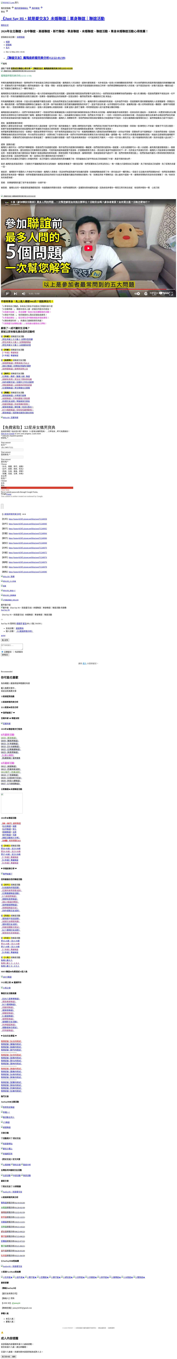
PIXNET (70, 1328)
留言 (24, 624)
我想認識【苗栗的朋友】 (11, 1058)
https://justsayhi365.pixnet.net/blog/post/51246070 (28, 548)
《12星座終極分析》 (24, 631)
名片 (8, 48)
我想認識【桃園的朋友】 (11, 1047)
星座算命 (20, 628)
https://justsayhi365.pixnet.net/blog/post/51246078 (28, 567)
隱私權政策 (102, 1328)
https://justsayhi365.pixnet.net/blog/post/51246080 (28, 572)
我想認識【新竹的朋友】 (11, 1050)
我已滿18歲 (6, 1357)
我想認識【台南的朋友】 (11, 1074)
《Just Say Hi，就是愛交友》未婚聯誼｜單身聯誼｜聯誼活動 (53, 18)
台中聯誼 (7, 829)
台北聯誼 (7, 826)
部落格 (9, 45)
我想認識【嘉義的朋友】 (11, 1072)
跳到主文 (5, 25)
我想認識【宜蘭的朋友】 (11, 1082)
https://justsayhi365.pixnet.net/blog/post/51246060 (28, 524)
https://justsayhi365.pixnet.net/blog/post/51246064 (28, 533)
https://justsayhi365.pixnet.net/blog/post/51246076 (28, 562)
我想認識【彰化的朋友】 (11, 1061)
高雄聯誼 (7, 832)
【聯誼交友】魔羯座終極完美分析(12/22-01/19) (35, 57)
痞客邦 (19, 624)
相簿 (8, 42)
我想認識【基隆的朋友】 (11, 1044)
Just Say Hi (5, 610)
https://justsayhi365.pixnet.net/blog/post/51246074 (28, 557)
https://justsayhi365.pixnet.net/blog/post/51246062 (28, 529)
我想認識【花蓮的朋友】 (11, 1088)
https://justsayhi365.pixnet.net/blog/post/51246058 (28, 519)
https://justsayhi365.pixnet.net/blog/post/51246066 (28, 538)
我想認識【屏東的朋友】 (11, 1077)
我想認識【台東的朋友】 (11, 1091)
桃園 (14, 826)
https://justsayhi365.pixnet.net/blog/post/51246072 (28, 553)
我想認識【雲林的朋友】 (11, 1064)
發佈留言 (5, 655)
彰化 (14, 829)
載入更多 (5, 640)
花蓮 (14, 835)
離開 (13, 1357)
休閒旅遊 (21, 37)
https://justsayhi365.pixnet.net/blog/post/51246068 (28, 543)
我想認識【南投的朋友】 (11, 1085)
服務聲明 (111, 1328)
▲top (3, 635)
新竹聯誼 (7, 835)
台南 (14, 832)
